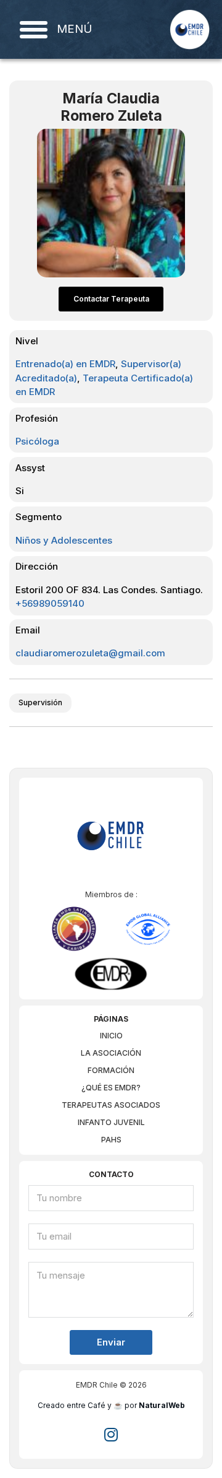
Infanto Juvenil (111, 1122)
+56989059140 (49, 603)
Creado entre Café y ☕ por (111, 1405)
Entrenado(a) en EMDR (65, 364)
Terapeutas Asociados (111, 1105)
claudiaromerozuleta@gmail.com (90, 653)
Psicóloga (37, 441)
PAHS (111, 1139)
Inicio (111, 1035)
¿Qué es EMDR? (111, 1087)
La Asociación (111, 1053)
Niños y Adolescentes (63, 540)
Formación (111, 1070)
